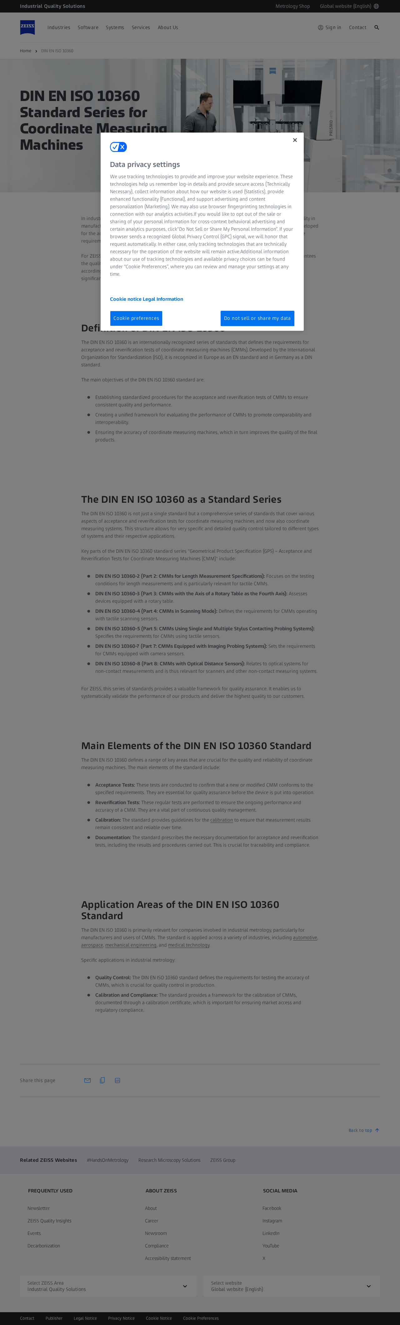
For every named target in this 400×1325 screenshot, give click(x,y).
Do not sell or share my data (257, 318)
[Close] (295, 140)
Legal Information (163, 299)
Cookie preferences (136, 318)
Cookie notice (126, 299)
